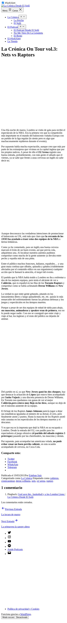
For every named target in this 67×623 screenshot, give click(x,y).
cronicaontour (8, 481)
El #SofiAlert (14, 38)
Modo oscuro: (8, 617)
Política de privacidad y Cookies (23, 609)
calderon (54, 478)
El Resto (18, 35)
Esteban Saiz (35, 475)
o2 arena (41, 481)
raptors (49, 481)
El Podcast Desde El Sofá (26, 30)
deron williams (23, 481)
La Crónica (13, 17)
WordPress (25, 614)
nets (34, 481)
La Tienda (12, 41)
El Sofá (17, 23)
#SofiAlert (10, 3)
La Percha (19, 20)
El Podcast (12, 27)
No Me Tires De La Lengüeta (28, 33)
